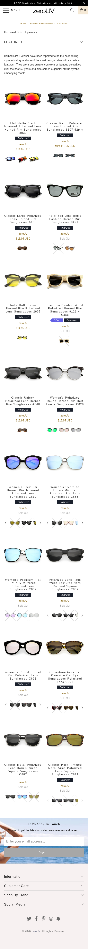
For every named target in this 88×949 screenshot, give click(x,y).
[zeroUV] (44, 10)
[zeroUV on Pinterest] (44, 919)
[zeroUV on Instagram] (51, 919)
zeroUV (36, 931)
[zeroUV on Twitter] (29, 919)
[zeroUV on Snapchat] (58, 919)
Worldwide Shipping (31, 3)
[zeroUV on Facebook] (36, 919)
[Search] (73, 10)
